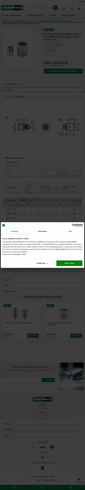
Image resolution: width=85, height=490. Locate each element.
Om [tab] (70, 231)
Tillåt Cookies (69, 263)
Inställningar (41, 263)
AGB (24, 254)
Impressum (6, 254)
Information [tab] (42, 231)
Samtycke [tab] (14, 231)
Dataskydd (16, 254)
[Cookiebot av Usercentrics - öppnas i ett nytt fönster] (73, 225)
